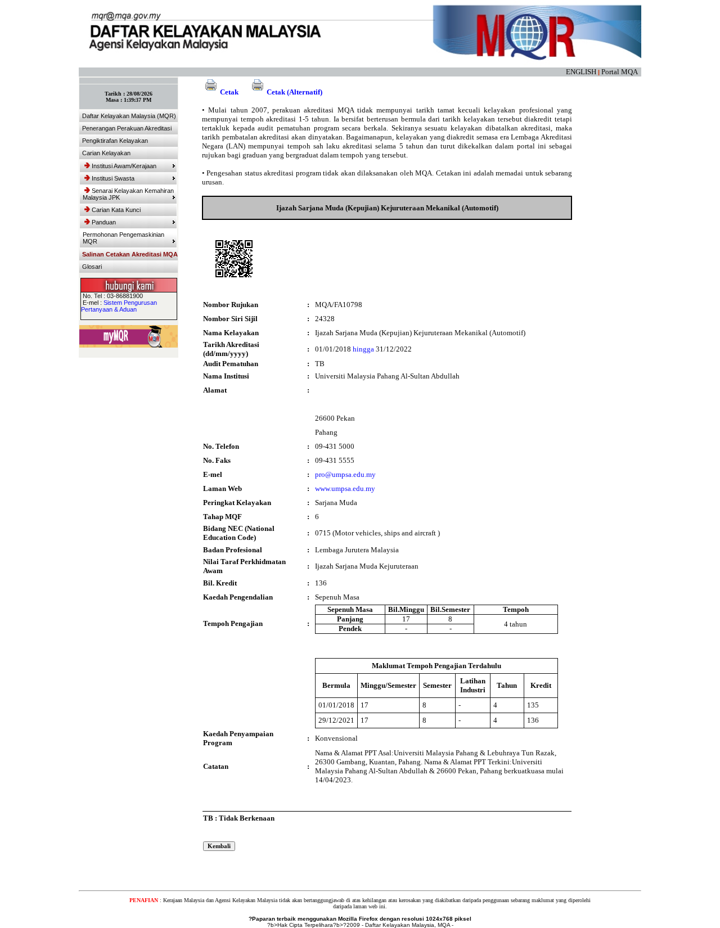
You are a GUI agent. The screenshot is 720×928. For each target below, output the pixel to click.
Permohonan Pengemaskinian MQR (123, 238)
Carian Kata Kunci (116, 209)
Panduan (104, 222)
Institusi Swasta (113, 178)
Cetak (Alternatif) (294, 92)
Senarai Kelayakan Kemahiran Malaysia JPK (128, 194)
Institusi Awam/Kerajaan (124, 166)
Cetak (229, 92)
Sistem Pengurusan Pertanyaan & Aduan (119, 306)
